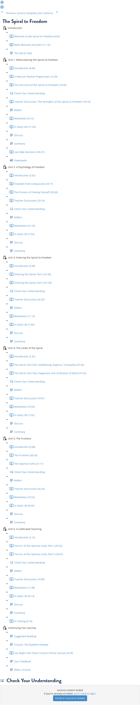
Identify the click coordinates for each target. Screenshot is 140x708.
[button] (2, 3)
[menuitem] (2, 8)
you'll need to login (84, 693)
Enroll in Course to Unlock (70, 698)
